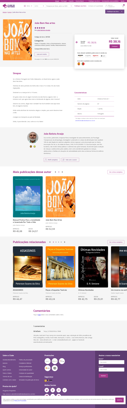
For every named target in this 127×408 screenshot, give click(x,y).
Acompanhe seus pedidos (110, 1)
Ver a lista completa (115, 172)
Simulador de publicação (29, 380)
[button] (55, 172)
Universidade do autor (25, 370)
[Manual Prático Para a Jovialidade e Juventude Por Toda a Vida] (28, 196)
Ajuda (122, 1)
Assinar (103, 376)
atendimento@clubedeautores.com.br (85, 120)
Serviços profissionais (25, 366)
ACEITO (119, 400)
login (39, 315)
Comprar (115, 46)
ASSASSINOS (18, 290)
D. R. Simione (82, 293)
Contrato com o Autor (9, 380)
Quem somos (7, 370)
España (71, 1)
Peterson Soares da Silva (20, 293)
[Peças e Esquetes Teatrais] (60, 266)
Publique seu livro (94, 1)
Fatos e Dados (7, 373)
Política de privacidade (25, 360)
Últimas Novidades (86, 290)
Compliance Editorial (25, 363)
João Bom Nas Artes (54, 220)
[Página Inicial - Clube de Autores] (9, 6)
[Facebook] (52, 390)
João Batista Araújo (43, 30)
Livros (9, 12)
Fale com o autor (71, 160)
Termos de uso (7, 376)
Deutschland (80, 1)
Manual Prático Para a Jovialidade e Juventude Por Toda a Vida (26, 221)
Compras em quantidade (95, 6)
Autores (5, 363)
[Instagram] (58, 390)
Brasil (57, 1)
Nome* (101, 359)
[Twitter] (47, 390)
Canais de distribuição (25, 376)
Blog (4, 366)
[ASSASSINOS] (28, 266)
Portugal (64, 1)
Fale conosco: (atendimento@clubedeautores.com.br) (19, 394)
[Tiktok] (64, 390)
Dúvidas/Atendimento (9, 360)
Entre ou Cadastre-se (111, 6)
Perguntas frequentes (9, 391)
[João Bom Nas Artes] (60, 196)
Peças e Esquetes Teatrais (56, 290)
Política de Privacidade (20, 400)
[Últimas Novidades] (93, 266)
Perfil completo (53, 160)
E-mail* (101, 366)
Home (5, 12)
